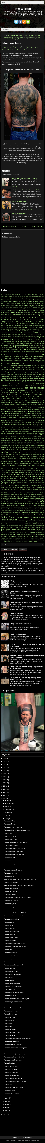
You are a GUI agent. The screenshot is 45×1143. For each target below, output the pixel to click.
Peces (25, 476)
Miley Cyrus (27, 456)
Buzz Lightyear (5, 327)
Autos (2, 312)
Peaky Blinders (19, 476)
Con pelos (41, 347)
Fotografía (3, 390)
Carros (32, 332)
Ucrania (35, 531)
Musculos (18, 461)
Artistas (42, 309)
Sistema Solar (23, 505)
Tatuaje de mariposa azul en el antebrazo (16, 842)
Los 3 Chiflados (27, 438)
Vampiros (3, 534)
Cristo (23, 353)
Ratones (3, 491)
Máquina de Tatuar (6, 447)
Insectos (41, 415)
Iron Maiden (35, 419)
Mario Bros (18, 449)
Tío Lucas (14, 527)
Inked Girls (36, 415)
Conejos (2, 349)
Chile (29, 340)
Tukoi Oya (16, 531)
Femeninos (40, 384)
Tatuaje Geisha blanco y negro (13, 974)
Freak (14, 392)
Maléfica (34, 444)
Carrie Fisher (27, 332)
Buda (23, 325)
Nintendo (42, 465)
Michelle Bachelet (10, 456)
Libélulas (32, 435)
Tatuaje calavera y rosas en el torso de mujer (17, 897)
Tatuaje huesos (9, 962)
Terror (19, 39)
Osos (6, 470)
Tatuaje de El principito (11, 1069)
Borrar (15, 323)
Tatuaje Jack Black (9, 1063)
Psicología (39, 487)
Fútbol (27, 395)
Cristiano (37, 351)
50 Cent (42, 294)
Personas (3, 480)
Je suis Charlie (27, 422)
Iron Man (40, 419)
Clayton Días (33, 343)
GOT (26, 400)
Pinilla (21, 482)
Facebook (7, 384)
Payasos (14, 476)
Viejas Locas (23, 536)
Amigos (30, 301)
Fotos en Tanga (30, 390)
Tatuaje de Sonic (9, 1020)
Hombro (4, 411)
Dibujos (3, 364)
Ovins (15, 470)
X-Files (5, 541)
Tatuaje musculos (9, 1035)
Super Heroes (24, 512)
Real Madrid (20, 491)
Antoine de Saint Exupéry (38, 305)
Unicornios (41, 531)
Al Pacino (34, 298)
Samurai (30, 500)
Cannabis (3, 331)
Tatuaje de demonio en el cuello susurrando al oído (27, 190)
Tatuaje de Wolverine (10, 836)
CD (43, 334)
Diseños (24, 365)
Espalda (25, 35)
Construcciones (14, 349)
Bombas (42, 321)
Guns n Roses (22, 402)
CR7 (12, 351)
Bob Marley (27, 321)
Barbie (42, 314)
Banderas (33, 314)
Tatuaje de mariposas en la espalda (14, 848)
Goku (14, 400)
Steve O (34, 509)
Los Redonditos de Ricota (18, 440)
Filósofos (31, 385)
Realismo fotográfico (39, 491)
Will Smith (12, 540)
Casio (22, 334)
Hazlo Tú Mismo (13, 406)
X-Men (8, 541)
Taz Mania (19, 522)
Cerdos (21, 336)
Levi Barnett (26, 435)
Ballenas (15, 314)
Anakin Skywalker (11, 303)
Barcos (13, 316)
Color (15, 347)
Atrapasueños (22, 310)
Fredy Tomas (37, 392)
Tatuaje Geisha (8, 977)
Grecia (38, 400)
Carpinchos (20, 332)
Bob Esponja (20, 321)
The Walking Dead (29, 525)
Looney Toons (20, 438)
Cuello (6, 355)
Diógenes (32, 364)
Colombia (10, 347)
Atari (16, 310)
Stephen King (23, 509)
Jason (12, 422)
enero (6, 1110)
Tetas (30, 524)
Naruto (20, 463)
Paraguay (18, 474)
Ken (13, 428)
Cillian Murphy (8, 343)
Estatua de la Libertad (6, 382)
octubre (7, 806)
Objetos (2, 469)
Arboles (19, 307)
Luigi (6, 442)
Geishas (13, 398)
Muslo (27, 462)
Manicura (13, 445)
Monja (38, 458)
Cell (16, 336)
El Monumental (27, 373)
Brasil (26, 323)
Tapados (25, 515)
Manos (28, 445)
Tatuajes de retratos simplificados (20, 624)
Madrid (7, 444)
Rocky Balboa (25, 496)
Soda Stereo (8, 507)
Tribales (3, 531)
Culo (42, 355)
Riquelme (38, 494)
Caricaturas (41, 331)
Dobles (12, 367)
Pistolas (17, 484)
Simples (13, 505)
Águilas (23, 298)
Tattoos (19, 517)
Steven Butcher (40, 509)
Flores (6, 388)
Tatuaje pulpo (8, 910)
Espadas (41, 378)
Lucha (42, 440)
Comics (27, 347)
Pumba (7, 489)
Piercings (36, 480)
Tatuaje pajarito (9, 922)
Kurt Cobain (4, 429)
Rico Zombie (20, 494)
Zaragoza (25, 541)
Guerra (5, 402)
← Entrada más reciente (9, 226)
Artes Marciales (30, 309)
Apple (11, 307)
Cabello (16, 327)
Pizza (27, 484)
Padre (33, 470)
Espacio (36, 378)
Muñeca (13, 462)
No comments (21, 50)
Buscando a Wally (39, 325)
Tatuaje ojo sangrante (10, 1029)
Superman (32, 512)
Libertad (37, 435)
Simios (8, 505)
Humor (10, 413)
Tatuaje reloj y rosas (10, 904)
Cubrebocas (41, 353)
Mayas (27, 452)
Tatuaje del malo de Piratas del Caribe (15, 913)
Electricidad (35, 374)
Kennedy (16, 428)
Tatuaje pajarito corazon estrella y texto (16, 916)
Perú (8, 480)
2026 (34, 294)
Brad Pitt (22, 323)
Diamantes (41, 362)
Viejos (27, 536)
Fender (9, 385)
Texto (34, 524)
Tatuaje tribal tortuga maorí (12, 1008)
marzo (7, 1104)
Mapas (36, 445)
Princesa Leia (23, 487)
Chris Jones (14, 341)
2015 (14, 294)
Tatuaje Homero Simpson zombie (14, 965)
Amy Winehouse (40, 301)
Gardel (29, 396)
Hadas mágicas (39, 402)
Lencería (24, 433)
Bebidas (7, 318)
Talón (7, 515)
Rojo (31, 496)
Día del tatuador (25, 362)
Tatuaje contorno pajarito (11, 919)
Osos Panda (11, 470)
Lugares (3, 442)
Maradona (14, 447)
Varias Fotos (9, 534)
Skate (28, 505)
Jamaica (28, 420)
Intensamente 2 (40, 417)
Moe (35, 458)
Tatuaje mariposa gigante (11, 931)
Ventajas (31, 534)
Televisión (41, 522)
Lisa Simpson (29, 436)
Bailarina (7, 314)
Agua (19, 298)
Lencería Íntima (30, 433)
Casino (18, 334)
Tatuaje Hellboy (9, 907)
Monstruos (28, 37)
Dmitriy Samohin (5, 367)
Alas (42, 298)
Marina (12, 449)
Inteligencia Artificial (30, 417)
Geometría (22, 398)
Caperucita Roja (17, 331)
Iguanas (22, 413)
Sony (27, 507)
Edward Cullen (40, 369)
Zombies (30, 541)
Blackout (29, 319)
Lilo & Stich (9, 436)
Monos (42, 458)
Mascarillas (29, 451)
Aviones (21, 312)
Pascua (33, 474)
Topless (42, 527)
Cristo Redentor (28, 353)
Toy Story (23, 529)
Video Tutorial (40, 534)
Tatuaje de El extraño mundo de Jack (15, 947)
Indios (6, 415)
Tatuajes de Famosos (37, 520)
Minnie (7, 458)
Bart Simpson (18, 316)
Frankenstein (4, 392)
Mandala (3, 445)
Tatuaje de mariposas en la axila (14, 1057)
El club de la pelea (21, 371)
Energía (30, 376)
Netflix (3, 465)
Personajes (40, 478)
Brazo (37, 323)
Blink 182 (14, 321)
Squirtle (42, 507)
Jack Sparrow (18, 420)
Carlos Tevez (14, 332)
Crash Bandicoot (21, 351)
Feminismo (4, 385)
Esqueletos (27, 380)
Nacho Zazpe (33, 461)
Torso (2, 529)
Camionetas (16, 329)
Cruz (34, 353)
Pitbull (20, 484)
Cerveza (34, 336)
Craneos (15, 351)
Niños (2, 467)
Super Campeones (15, 512)
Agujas (27, 298)
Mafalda (20, 444)
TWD (25, 531)
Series (15, 503)
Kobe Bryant (34, 428)
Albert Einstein (5, 299)
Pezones (23, 480)
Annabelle (21, 305)
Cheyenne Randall (30, 338)
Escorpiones (26, 378)
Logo (9, 438)
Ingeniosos (20, 415)
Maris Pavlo (32, 449)
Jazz (15, 422)
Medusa (37, 452)
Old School (29, 469)
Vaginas (38, 533)
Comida (32, 347)
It (43, 419)
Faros (21, 384)
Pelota (42, 476)
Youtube (21, 541)
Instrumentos (17, 417)
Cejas (2, 336)
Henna (38, 406)
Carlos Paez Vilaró (5, 332)
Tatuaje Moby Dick (9, 928)
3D (39, 294)
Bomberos (3, 323)
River (42, 494)
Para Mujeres (11, 474)
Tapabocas (19, 515)
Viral (7, 538)
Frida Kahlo (7, 394)
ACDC (33, 296)
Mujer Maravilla (39, 460)
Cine (13, 343)
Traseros (38, 529)
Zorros (35, 541)
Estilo (14, 382)
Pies (2, 482)
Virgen (10, 538)
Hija (19, 408)
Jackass (24, 420)
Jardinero (3, 422)
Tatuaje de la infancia (10, 953)
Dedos (19, 358)
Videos (11, 536)
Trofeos (8, 531)
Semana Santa (36, 501)
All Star (21, 301)
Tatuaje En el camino (10, 1066)
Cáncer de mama (30, 329)
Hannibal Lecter (20, 404)
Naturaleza (25, 463)
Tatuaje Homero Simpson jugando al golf (16, 999)
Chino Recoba (41, 340)
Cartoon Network (6, 334)
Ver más (15, 186)
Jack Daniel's (12, 420)
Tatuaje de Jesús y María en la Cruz (14, 943)
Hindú (29, 408)
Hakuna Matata (5, 404)
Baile (11, 314)
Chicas (12, 340)
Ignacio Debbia (15, 413)
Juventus (9, 428)
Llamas (40, 436)
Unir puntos (4, 532)
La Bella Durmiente (13, 429)
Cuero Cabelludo (17, 354)
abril (6, 1101)
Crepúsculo (31, 351)
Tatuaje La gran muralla (11, 937)
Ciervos (2, 343)
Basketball (31, 316)
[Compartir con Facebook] (9, 171)
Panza (22, 472)
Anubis (2, 307)
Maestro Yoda (13, 444)
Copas (19, 349)
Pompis (26, 485)
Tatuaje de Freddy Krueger (12, 983)
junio (6, 819)
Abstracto (25, 296)
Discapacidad (4, 365)
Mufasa (33, 460)
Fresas (2, 394)
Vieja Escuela (16, 536)
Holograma (25, 409)
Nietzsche (20, 465)
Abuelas (30, 296)
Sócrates (3, 507)
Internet (19, 419)
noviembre (8, 803)
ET (28, 382)
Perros (34, 478)
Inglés (31, 415)
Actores (37, 296)
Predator (11, 487)
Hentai (42, 406)
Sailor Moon (41, 498)
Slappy (38, 505)
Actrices (42, 296)
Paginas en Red (15, 1140)
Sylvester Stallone (39, 512)
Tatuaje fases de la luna (11, 882)
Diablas (32, 362)
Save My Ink (14, 501)
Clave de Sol (26, 343)
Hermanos (8, 408)
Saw (18, 501)
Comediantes (21, 347)
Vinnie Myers (38, 536)
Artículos (37, 309)
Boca (31, 321)
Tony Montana (36, 527)
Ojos (21, 469)
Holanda (13, 409)
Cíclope (27, 341)
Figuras (23, 385)
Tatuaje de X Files (9, 821)
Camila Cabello (9, 329)
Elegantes (3, 376)
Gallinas (10, 396)
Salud (7, 500)
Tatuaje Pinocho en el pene (18, 634)
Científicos (41, 341)
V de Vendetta (25, 532)
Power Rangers (4, 487)
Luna (16, 442)
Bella (17, 318)
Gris (2, 402)
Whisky (7, 540)
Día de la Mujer (9, 362)
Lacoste (42, 431)
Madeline (29, 442)
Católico (40, 334)
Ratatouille (41, 489)
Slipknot (42, 505)
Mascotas (41, 451)
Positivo (42, 485)
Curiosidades (15, 356)
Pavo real (8, 476)
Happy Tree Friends (29, 404)
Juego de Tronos (30, 426)
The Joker (21, 525)
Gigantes (16, 37)
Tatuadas (26, 517)
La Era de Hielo (31, 429)
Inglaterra (26, 415)
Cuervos (33, 354)
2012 (4, 1115)
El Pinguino (34, 373)
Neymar (7, 465)
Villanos (32, 536)
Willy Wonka (18, 540)
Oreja (2, 470)
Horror (25, 411)
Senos (42, 502)
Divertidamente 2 (36, 365)
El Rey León (10, 374)
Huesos (32, 411)
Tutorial (21, 531)
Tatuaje (10, 39)
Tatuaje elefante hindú (11, 956)
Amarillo (25, 301)
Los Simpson (29, 440)
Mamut (42, 444)
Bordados (11, 323)
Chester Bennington (20, 338)
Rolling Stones (36, 496)
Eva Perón (31, 382)
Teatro (23, 522)
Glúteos (10, 400)
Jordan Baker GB (5, 426)
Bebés (3, 318)
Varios (14, 534)
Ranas (30, 489)
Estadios (33, 380)
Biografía (12, 319)
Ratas (36, 489)
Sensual (3, 503)
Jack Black (6, 420)
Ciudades (21, 343)
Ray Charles (8, 491)
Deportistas (4, 360)
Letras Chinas (19, 435)
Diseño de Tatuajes (16, 365)
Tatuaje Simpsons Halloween (13, 1002)
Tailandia (3, 515)
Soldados (17, 507)
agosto (7, 813)
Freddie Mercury (20, 392)
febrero (7, 1107)
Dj (43, 365)
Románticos (3, 498)
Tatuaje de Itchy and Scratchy (12, 1045)
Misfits (11, 458)
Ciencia (35, 341)
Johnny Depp (40, 424)
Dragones (7, 369)
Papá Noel (33, 472)
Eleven (7, 376)
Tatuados (41, 517)
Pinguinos (17, 482)
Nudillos (34, 467)
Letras (13, 435)
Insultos (23, 417)
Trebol (42, 529)
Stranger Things (13, 510)
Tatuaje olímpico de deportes (13, 827)
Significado (36, 503)
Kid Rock (21, 428)
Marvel (19, 451)
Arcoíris (24, 307)
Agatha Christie (13, 298)
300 (37, 294)
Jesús (5, 424)
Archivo (23, 549)
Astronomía (12, 310)
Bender (24, 318)
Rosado (12, 498)
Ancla (28, 303)
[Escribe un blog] (5, 171)
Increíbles (34, 413)
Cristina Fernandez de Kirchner (13, 353)
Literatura (34, 436)
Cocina (10, 345)
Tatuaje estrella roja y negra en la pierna (16, 1054)
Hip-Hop (33, 408)
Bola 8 (38, 321)
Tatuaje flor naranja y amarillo (13, 986)
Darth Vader (32, 356)
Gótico (29, 400)
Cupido (9, 356)
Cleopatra (38, 343)
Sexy (26, 503)
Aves (17, 312)
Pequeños (21, 478)
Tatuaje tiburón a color (11, 1011)
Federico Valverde (27, 384)
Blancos (9, 321)
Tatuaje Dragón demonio (19, 201)
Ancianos (24, 303)
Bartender (25, 316)
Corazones (25, 349)
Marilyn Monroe (5, 449)
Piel (33, 480)
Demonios (19, 35)
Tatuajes (14, 39)
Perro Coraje (28, 478)
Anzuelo (7, 307)
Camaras (3, 329)
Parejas (24, 474)
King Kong (25, 428)
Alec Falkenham (17, 299)
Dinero (20, 364)
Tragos (28, 529)
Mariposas (25, 449)
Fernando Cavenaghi (16, 385)
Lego (20, 433)
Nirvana (7, 467)
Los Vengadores (36, 440)
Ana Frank (3, 303)
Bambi (19, 314)
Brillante (5, 325)
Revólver (8, 494)
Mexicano (23, 454)
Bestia (36, 318)
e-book (26, 369)
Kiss (29, 428)
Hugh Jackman (37, 411)
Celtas (18, 336)
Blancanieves (35, 319)
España (17, 380)
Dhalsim (37, 360)
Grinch (42, 400)
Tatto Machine (32, 515)
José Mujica (14, 426)
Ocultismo (14, 469)
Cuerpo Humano (26, 354)
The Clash (15, 525)
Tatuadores (34, 517)
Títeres (25, 527)
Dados (26, 356)
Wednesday (41, 538)
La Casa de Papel (22, 429)
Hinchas (25, 408)
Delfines (23, 358)
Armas (8, 309)
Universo (10, 532)
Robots (16, 496)
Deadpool (7, 358)
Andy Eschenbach (34, 303)
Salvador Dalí (12, 500)
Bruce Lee (11, 325)
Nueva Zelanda (40, 467)
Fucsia (19, 394)
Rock (19, 496)
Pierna (42, 480)
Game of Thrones (16, 396)
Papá (29, 472)
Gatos (37, 397)
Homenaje (10, 411)
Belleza (21, 318)
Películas (35, 476)
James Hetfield (34, 420)
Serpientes (21, 503)
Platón (35, 484)
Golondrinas (19, 400)
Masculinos (4, 453)
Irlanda (30, 419)
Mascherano (35, 451)
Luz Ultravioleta (22, 442)
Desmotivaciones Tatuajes (21, 360)
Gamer (22, 396)
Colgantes (36, 345)
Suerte (31, 510)
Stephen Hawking (15, 509)
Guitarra (16, 402)
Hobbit (8, 409)
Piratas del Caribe (10, 484)
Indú (9, 415)
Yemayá (12, 541)
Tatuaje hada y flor (9, 968)
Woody (37, 540)
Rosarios (16, 498)
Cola (24, 345)
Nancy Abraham (9, 463)
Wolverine (24, 540)
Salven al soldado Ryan (22, 500)
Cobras (3, 345)
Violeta (3, 538)
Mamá (38, 444)
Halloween (12, 404)
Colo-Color (5, 347)
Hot (29, 411)
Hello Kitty (33, 406)
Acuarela (3, 298)
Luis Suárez (11, 442)
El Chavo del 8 (12, 371)
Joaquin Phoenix (26, 424)
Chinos (3, 341)
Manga (8, 445)
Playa (38, 484)
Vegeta (18, 534)
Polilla (17, 485)
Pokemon (13, 485)
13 (3, 294)
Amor (34, 301)
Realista (3, 493)
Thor (37, 525)
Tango (15, 515)
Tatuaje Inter (8, 950)
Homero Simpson (18, 411)
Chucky (20, 341)
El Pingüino (40, 373)
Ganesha (26, 396)
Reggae (24, 493)
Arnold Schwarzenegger (16, 309)
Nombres (11, 467)
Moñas (15, 460)
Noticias (19, 467)
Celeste (12, 336)
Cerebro (25, 336)
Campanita (22, 329)
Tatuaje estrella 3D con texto (13, 1060)
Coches (6, 345)
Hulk (6, 413)
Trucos (12, 531)
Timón (6, 527)
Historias (3, 409)
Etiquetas (14, 549)
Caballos (11, 327)
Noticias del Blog (26, 467)
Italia (2, 420)
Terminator (21, 524)
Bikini (2, 319)
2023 (28, 294)
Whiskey (3, 540)
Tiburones (41, 525)
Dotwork (33, 367)
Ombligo (34, 469)
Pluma (8, 485)
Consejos (7, 349)
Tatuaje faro (8, 861)
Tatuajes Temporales (7, 522)
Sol (14, 507)
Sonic (20, 507)
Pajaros (3, 472)
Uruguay (19, 532)
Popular (5, 549)
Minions (3, 458)
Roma (42, 496)
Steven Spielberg (5, 510)
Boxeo (18, 323)
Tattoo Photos (35, 48)
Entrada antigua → (37, 226)
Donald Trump (27, 367)
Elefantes (41, 374)
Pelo (39, 476)
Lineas (14, 436)
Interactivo (14, 419)
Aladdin (39, 298)
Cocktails (15, 345)
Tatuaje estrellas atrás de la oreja (14, 993)
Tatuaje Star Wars (9, 1017)
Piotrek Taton (41, 482)
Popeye (33, 485)
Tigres (3, 527)
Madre (33, 442)
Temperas (3, 524)
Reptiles (42, 493)
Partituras (28, 474)
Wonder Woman (32, 540)
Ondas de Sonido (40, 469)
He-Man (19, 406)
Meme (2, 454)
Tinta (10, 527)
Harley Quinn (37, 404)
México (28, 454)
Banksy (38, 314)
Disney (29, 366)
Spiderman (37, 507)
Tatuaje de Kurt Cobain (11, 839)
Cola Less (28, 345)
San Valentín (36, 500)
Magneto (29, 444)
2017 (20, 294)
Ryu (31, 498)
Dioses (42, 364)
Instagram (10, 417)
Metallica (18, 454)
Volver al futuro (26, 538)
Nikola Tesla (35, 465)
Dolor (16, 367)
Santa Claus (4, 501)
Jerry (39, 422)
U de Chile (28, 531)
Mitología (15, 458)
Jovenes (19, 426)
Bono (7, 323)
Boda (35, 321)
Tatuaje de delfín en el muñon (13, 1078)
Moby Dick (23, 458)
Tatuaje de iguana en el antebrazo (14, 959)
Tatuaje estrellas (9, 1051)
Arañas (15, 307)
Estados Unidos (39, 380)
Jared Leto (8, 422)
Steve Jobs (29, 509)
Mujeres (3, 462)
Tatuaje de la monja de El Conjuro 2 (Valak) (24, 178)
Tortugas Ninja (15, 529)
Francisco (42, 390)
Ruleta (28, 498)
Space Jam (30, 507)
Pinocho (25, 482)
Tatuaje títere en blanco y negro (13, 1088)
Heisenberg (24, 406)
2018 (4, 783)
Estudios (24, 382)
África (7, 298)
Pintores (30, 482)
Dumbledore (18, 369)
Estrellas (19, 382)
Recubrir (8, 493)
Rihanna (26, 494)
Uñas (14, 532)
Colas (32, 345)
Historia (41, 408)
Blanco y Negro (11, 35)
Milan (21, 456)
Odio (18, 469)
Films (26, 385)
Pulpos (3, 489)
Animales (11, 305)
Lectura (17, 433)
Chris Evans (8, 341)
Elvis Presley (13, 376)
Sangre (42, 500)
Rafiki (27, 489)
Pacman (29, 470)
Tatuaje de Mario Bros (10, 873)
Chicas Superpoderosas (20, 340)
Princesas (29, 487)
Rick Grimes (14, 494)
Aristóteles (3, 309)
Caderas (25, 327)
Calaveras (32, 327)
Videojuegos (4, 536)
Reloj (33, 493)
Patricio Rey (38, 474)
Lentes (42, 433)
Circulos (17, 343)
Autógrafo (35, 310)
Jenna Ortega (35, 422)
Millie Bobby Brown (36, 456)
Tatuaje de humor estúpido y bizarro (15, 1081)
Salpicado (3, 500)
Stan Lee (3, 509)
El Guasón (11, 373)
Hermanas (3, 408)
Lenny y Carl (38, 433)
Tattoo (33, 37)
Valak (42, 532)
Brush (19, 325)
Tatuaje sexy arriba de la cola (13, 870)
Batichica (36, 316)
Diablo (35, 362)
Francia (37, 390)
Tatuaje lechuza (9, 876)
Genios (18, 398)
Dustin (22, 369)
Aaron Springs (4, 296)
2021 (4, 774)
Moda (28, 458)
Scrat (25, 501)
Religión (29, 493)
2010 (5, 294)
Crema (27, 351)
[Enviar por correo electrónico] (3, 171)
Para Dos (38, 472)
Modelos (32, 458)
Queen (16, 489)
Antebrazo (27, 305)
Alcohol (11, 299)
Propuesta (34, 487)
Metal (13, 454)
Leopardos (9, 435)
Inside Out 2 (4, 417)
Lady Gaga (3, 433)
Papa (26, 472)
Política (22, 485)
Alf (32, 299)
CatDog (35, 334)
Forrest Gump (20, 388)
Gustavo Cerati (30, 402)
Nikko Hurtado (27, 465)
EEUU (2, 371)
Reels (20, 493)
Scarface (22, 501)
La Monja (6, 431)
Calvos (42, 327)
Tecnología (35, 522)
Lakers (8, 433)
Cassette (25, 334)
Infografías (13, 415)
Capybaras (34, 331)
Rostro (24, 498)
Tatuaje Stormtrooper (10, 1014)
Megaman (41, 452)
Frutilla (15, 394)
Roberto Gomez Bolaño (7, 496)
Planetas (31, 484)
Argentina (34, 307)
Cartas (36, 332)
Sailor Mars (35, 498)
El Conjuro (29, 371)
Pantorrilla (18, 472)
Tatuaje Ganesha (9, 980)
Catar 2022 (30, 334)
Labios (38, 431)
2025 (4, 761)
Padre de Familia (39, 470)
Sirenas (17, 505)
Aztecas (32, 312)
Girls (2, 400)
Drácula (37, 367)
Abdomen (11, 296)
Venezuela (23, 534)
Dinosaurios (26, 364)
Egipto (6, 371)
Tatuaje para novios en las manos (14, 855)
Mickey (17, 456)
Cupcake (6, 356)
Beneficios (29, 318)
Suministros (8, 512)
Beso (33, 318)
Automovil (41, 310)
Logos (12, 438)
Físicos (38, 385)
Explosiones (37, 382)
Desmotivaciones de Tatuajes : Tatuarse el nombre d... (20, 879)
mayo (6, 1098)
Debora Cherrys (13, 358)
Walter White (34, 538)
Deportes (41, 358)
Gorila (23, 400)
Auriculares (29, 310)
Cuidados (38, 354)
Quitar (20, 489)
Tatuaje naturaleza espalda (12, 1032)
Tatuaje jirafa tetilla (10, 940)
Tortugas (7, 529)
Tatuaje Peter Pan (9, 989)
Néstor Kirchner (40, 463)
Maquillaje (41, 445)
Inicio (4, 35)
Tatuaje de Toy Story (10, 824)
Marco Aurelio (28, 447)
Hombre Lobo (40, 409)
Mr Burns (24, 460)
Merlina (6, 454)
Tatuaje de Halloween (16, 613)
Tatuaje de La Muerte (10, 891)
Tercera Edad (15, 524)
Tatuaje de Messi (8, 690)
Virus (14, 538)
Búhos (33, 325)
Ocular (10, 469)
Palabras (8, 472)
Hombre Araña (32, 409)
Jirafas (14, 424)
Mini (43, 456)
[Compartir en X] (7, 171)
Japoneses (41, 421)
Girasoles (42, 398)
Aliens (10, 301)
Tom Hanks (30, 527)
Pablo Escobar (23, 470)
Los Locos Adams (35, 438)
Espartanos (21, 380)
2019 (23, 294)
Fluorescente (12, 388)
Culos (2, 356)
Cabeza (20, 327)
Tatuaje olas (8, 867)
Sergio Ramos (9, 503)
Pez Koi (19, 480)
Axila (24, 312)
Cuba (37, 353)
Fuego (23, 394)
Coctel (18, 345)
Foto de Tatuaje (35, 35)
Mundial (8, 461)
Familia (12, 384)
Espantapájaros (10, 380)
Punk (10, 489)
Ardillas (28, 307)
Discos (9, 365)
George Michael (29, 398)
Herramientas (15, 408)
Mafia (24, 444)
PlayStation (4, 485)
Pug (43, 487)
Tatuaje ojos (8, 1026)
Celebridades (7, 336)
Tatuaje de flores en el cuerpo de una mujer (17, 830)
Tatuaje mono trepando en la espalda (15, 1048)
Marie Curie (35, 447)
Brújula (16, 325)
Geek (8, 398)
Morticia (20, 460)
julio (6, 816)
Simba (42, 503)
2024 (31, 294)
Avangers (7, 312)
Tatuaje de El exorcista (11, 1072)
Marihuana (41, 447)
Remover (37, 493)
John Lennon (33, 424)
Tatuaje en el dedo (9, 858)
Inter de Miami (7, 419)
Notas (15, 467)
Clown (42, 343)
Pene (11, 478)
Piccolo (30, 480)
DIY (41, 365)
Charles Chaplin (40, 336)
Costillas (3, 351)
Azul (36, 312)
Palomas (13, 472)
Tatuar (15, 522)
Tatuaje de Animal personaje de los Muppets (17, 1038)
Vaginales (32, 533)
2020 (4, 777)
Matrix (16, 452)
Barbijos (3, 316)
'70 (2, 294)
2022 (25, 294)
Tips (18, 527)
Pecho (29, 476)
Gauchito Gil (4, 398)
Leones (3, 435)
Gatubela (42, 396)
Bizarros (17, 319)
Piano (27, 480)
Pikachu (6, 482)
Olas (24, 469)
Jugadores (37, 426)
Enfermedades (37, 376)
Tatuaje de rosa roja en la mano (13, 851)
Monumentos (11, 460)
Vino (43, 536)
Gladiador (6, 400)
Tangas (11, 515)
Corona (31, 349)
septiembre (8, 810)
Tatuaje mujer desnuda (11, 888)
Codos (21, 345)
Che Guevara (11, 338)
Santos (8, 501)
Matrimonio (11, 452)
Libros (42, 435)
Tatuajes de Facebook (24, 520)
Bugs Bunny (28, 325)
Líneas (17, 436)
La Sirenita (23, 431)
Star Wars (8, 509)
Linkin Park (22, 436)
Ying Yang (17, 541)
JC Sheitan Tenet (20, 422)
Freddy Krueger (29, 392)
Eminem (19, 376)
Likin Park (3, 436)
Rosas (20, 498)
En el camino (25, 376)
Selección (29, 501)
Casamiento (14, 334)
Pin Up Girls (11, 482)
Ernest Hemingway (17, 378)
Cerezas (29, 336)
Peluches (3, 478)
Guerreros (10, 402)
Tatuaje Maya (8, 833)
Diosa (39, 364)
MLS (20, 458)
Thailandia (39, 524)
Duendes (12, 369)
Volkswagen (19, 538)
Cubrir (2, 354)
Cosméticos (41, 349)
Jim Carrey (10, 424)
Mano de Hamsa (21, 445)
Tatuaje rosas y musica (11, 901)
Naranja (16, 463)
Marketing (3, 451)
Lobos (5, 438)
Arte (24, 309)
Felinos (34, 384)
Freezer (42, 392)
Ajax (30, 298)
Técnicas (28, 522)
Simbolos (3, 505)
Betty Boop (41, 318)
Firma (34, 385)
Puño (13, 489)
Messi (10, 454)
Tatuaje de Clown (9, 1091)
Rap (34, 489)
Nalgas (3, 463)
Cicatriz (24, 341)
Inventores (25, 419)
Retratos (3, 494)
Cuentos (11, 354)
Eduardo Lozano (32, 369)
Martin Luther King (11, 451)
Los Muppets (8, 440)
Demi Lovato (29, 358)
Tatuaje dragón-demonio (11, 43)
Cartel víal (41, 332)
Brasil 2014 (32, 323)
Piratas (3, 484)
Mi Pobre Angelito (34, 454)
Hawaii (6, 406)
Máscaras (23, 451)
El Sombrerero (28, 374)
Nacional (38, 461)
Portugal (37, 485)
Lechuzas (12, 433)
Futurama (31, 394)
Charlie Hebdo (4, 338)
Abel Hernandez (19, 296)
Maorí (32, 445)
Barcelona (8, 316)
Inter (2, 419)
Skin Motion (33, 505)
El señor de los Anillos (19, 374)
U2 (32, 531)
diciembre (8, 800)
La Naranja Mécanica (14, 431)
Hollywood (18, 409)
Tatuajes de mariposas (17, 581)
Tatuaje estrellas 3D (10, 996)
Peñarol (15, 478)
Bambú (24, 314)
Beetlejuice (12, 318)
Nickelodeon (13, 465)
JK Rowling (19, 424)
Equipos (9, 378)
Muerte (29, 460)
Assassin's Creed (5, 310)
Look (15, 438)
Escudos (31, 378)
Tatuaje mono (8, 925)
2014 (11, 294)
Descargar (10, 360)
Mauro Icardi (22, 452)
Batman (41, 316)
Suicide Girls (36, 510)
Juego (23, 426)
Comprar (36, 347)
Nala (43, 461)
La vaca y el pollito (31, 431)
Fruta (12, 394)
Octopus (6, 469)
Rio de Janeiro (32, 494)
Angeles (41, 303)
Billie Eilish (7, 319)
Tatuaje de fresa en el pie (11, 845)
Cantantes (9, 331)
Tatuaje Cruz (8, 1084)
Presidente (16, 487)
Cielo (31, 341)
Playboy (42, 484)
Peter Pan (14, 480)
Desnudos (32, 360)
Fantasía (17, 384)
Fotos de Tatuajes (23, 8)
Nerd (35, 463)
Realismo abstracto (28, 491)
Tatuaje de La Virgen (10, 864)
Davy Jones (39, 356)
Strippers (28, 510)
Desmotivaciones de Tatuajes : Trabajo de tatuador (19, 885)
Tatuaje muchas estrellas (11, 1042)
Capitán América (27, 331)
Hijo (22, 408)
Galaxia (36, 394)
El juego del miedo (18, 373)
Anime (16, 305)
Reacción (14, 491)
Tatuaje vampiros (9, 1005)
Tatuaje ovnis (8, 1023)
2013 (8, 294)
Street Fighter (21, 510)
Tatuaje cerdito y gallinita (11, 1094)
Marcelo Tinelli (21, 447)
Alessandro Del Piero (26, 299)
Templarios (8, 524)
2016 (17, 294)
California (37, 327)
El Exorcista (35, 371)
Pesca (10, 480)
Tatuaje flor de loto (10, 894)
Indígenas (39, 413)
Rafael (23, 489)
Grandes (21, 37)
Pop (29, 485)
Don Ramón (21, 367)
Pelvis (7, 478)
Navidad (31, 463)
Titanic (21, 527)
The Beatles (9, 525)
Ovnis (18, 470)
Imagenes (27, 413)
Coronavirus (36, 349)
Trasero (32, 529)
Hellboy (28, 406)
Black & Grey (23, 319)
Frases (11, 393)
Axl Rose (28, 312)
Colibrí (39, 345)
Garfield (33, 396)
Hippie (37, 408)
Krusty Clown (41, 428)
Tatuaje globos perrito (11, 971)
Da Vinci (22, 356)
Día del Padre (17, 362)
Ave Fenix (12, 312)
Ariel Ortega (41, 307)
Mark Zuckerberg (39, 449)
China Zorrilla (34, 340)
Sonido (23, 507)
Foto (29, 35)
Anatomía (19, 303)
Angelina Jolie (4, 305)
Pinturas (35, 482)
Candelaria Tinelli (39, 329)
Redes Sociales (14, 493)
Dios (36, 364)
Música (23, 462)
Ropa (8, 498)
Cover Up (8, 351)
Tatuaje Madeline (9, 934)
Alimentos (16, 301)
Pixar (24, 484)
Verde (35, 534)
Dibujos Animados (12, 364)
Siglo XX (30, 503)
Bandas (28, 314)
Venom (27, 534)
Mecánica (32, 452)
